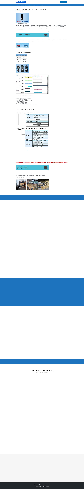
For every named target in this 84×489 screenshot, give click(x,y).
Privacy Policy (42, 484)
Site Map (37, 484)
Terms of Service (47, 484)
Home (35, 484)
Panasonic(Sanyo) (18, 10)
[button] (63, 2)
